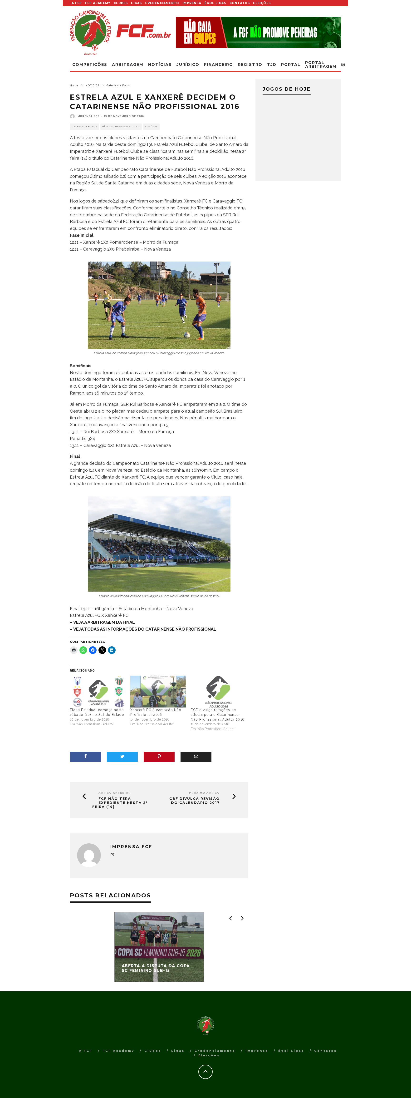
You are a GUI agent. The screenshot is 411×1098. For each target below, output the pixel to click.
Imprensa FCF (88, 116)
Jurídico (187, 64)
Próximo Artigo (204, 792)
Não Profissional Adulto (121, 126)
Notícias (159, 64)
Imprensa (191, 3)
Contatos (240, 3)
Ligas (136, 3)
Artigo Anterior (114, 792)
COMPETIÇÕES (89, 64)
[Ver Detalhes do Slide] (258, 32)
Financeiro (218, 64)
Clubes (121, 3)
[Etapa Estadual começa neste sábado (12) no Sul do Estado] (98, 691)
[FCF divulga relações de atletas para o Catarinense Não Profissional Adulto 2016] (218, 691)
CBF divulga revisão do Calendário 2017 (194, 801)
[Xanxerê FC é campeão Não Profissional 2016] (158, 691)
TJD (272, 64)
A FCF (77, 3)
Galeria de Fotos (84, 126)
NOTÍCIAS (151, 126)
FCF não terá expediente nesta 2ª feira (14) (120, 803)
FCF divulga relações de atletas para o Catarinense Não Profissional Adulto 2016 (218, 714)
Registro (250, 64)
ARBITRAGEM (127, 64)
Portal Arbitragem (321, 64)
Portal (290, 64)
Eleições (262, 3)
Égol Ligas (215, 3)
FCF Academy (97, 3)
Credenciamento (162, 3)
